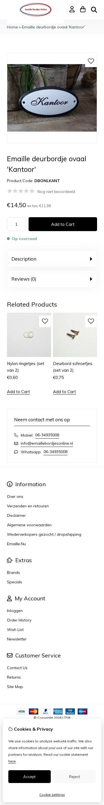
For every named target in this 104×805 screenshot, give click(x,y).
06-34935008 (47, 434)
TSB (67, 718)
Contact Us (17, 667)
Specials (14, 581)
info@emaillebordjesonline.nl (47, 443)
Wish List (15, 629)
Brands (13, 572)
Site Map (15, 686)
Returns (14, 677)
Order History (19, 620)
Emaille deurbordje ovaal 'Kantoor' (53, 27)
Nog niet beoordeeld (56, 191)
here (12, 761)
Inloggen (15, 610)
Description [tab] (23, 259)
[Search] (94, 10)
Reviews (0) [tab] (23, 279)
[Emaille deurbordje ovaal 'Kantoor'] (52, 141)
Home (12, 27)
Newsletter (17, 639)
